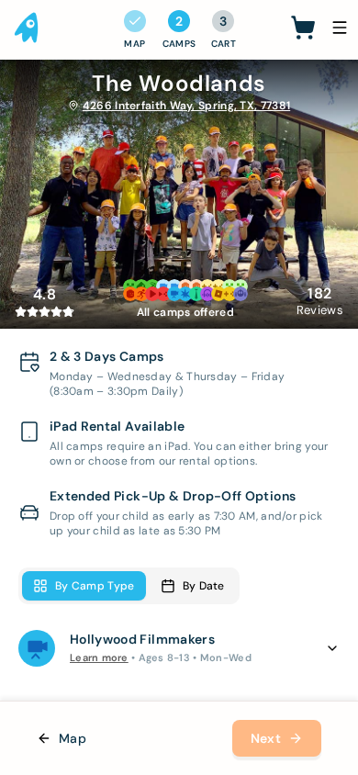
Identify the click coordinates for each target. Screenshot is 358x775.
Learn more (99, 657)
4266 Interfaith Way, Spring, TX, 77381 (186, 105)
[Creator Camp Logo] (27, 27)
